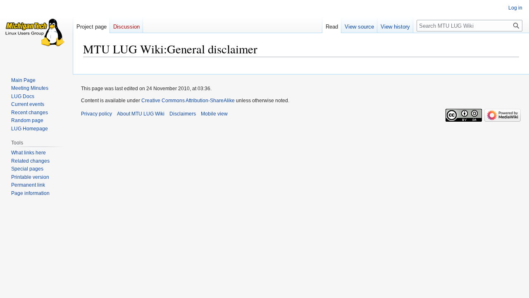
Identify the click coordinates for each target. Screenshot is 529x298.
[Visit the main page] (36, 33)
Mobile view (214, 114)
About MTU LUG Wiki (140, 114)
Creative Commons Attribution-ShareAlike (188, 100)
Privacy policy (96, 114)
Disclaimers (182, 114)
